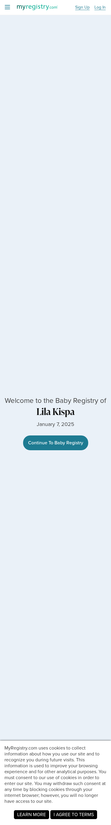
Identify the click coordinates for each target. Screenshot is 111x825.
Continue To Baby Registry (55, 442)
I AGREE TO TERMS (74, 814)
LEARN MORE (31, 814)
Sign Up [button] (82, 7)
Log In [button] (100, 7)
